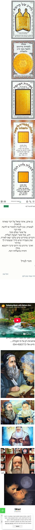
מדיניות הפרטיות (9, 523)
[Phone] (30, 201)
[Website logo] (16, 202)
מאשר (17, 526)
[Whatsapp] (27, 201)
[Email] (5, 201)
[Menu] (33, 201)
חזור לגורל (27, 261)
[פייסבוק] (2, 201)
